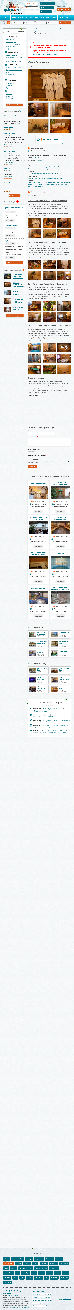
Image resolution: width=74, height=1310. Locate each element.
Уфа (46, 1278)
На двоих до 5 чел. (12, 55)
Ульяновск (38, 1278)
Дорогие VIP (10, 72)
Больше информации (15, 316)
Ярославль (7, 1282)
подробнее (38, 511)
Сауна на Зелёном (38, 588)
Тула (22, 1278)
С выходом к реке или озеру (54, 727)
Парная (20, 18)
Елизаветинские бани (64, 687)
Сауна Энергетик (40, 678)
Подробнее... (9, 220)
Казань (35, 1263)
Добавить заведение (39, 1300)
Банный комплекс (61, 29)
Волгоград (49, 1259)
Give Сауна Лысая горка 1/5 (28, 451)
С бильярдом (10, 96)
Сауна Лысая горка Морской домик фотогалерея (47, 284)
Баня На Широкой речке (64, 678)
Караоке (30, 178)
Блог (41, 1297)
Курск (6, 1268)
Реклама (35, 1297)
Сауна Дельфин (9, 133)
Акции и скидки (38, 1303)
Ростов (42, 1273)
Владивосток (39, 1259)
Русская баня (43, 31)
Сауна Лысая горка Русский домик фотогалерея (47, 201)
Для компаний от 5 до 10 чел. (13, 58)
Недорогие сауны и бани (14, 70)
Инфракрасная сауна (12, 49)
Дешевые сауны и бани (13, 67)
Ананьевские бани (63, 642)
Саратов (65, 1273)
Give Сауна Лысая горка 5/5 (34, 451)
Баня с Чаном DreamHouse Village (14, 208)
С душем (9, 88)
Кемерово (44, 1263)
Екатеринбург (8, 1263)
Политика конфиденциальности (19, 1307)
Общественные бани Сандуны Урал (42, 688)
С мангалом (10, 98)
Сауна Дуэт (60, 553)
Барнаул (29, 1259)
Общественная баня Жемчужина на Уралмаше (64, 670)
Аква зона (28, 18)
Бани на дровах (11, 46)
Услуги (61, 18)
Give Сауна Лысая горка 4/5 (33, 451)
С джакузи (9, 85)
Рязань (49, 1273)
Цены (36, 18)
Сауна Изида (8, 169)
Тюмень (29, 1278)
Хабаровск (54, 1278)
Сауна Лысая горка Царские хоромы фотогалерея (48, 325)
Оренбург (26, 1273)
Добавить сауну (64, 9)
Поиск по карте (47, 8)
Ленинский (62, 31)
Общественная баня (11, 116)
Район (7, 18)
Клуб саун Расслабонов (13, 241)
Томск (15, 1278)
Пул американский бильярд (42, 178)
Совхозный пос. (42, 160)
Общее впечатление (34, 449)
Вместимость (45, 18)
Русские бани (10, 39)
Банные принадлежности (52, 183)
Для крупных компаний (13, 61)
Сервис (54, 18)
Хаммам (50, 31)
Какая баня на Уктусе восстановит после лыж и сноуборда (18, 302)
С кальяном (9, 101)
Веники (31, 185)
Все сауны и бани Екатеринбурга (38, 29)
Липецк (13, 1268)
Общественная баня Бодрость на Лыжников (60, 588)
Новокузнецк (54, 1268)
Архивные (47, 1297)
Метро (14, 18)
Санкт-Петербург (17, 1259)
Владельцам (46, 12)
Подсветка (54, 173)
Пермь (34, 1273)
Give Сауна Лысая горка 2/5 (30, 451)
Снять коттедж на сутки (13, 74)
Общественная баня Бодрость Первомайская (42, 643)
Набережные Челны (25, 1268)
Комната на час (39, 185)
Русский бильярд (56, 178)
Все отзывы (15, 196)
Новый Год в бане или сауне (15, 77)
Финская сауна (32, 31)
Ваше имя (31, 431)
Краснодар (53, 1263)
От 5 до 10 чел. (56, 715)
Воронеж (59, 1259)
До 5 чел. (46, 715)
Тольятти (7, 1278)
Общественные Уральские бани (60, 518)
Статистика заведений (40, 1306)
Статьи (49, 1300)
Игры (67, 18)
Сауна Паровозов (11, 225)
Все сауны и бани (48, 4)
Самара (57, 1273)
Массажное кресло (61, 185)
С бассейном (10, 83)
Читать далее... (8, 127)
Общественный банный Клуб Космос (38, 518)
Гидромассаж (37, 173)
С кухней (44, 732)
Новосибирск (8, 1273)
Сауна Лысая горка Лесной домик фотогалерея (47, 242)
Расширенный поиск (15, 105)
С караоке (9, 94)
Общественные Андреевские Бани (60, 483)
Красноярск (64, 1263)
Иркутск (26, 1263)
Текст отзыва (33, 437)
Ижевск (18, 1263)
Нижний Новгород (41, 1268)
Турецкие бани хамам (13, 44)
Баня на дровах (46, 169)
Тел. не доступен (50, 139)
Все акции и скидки (15, 263)
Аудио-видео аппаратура (35, 183)
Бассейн (30, 173)
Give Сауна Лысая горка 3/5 (31, 451)
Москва (6, 1259)
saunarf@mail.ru (53, 52)
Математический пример (37, 455)
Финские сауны (11, 42)
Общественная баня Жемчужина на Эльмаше (38, 553)
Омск (17, 1273)
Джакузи (45, 173)
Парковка (31, 187)
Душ (49, 173)
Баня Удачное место (38, 483)
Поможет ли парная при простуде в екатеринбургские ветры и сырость (19, 294)
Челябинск (64, 1278)
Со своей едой (38, 187)
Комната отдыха (50, 185)
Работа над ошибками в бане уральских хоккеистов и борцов (18, 286)
